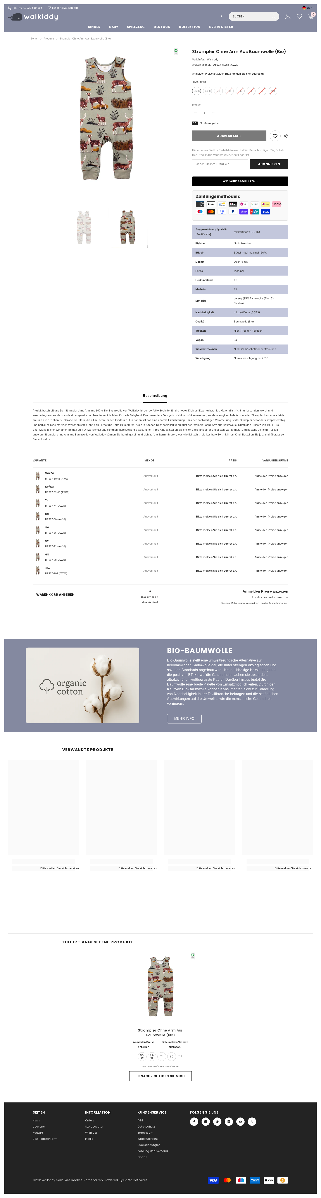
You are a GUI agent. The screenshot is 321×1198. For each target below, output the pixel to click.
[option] (106, 121)
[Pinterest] (217, 1121)
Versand (250, 603)
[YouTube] (240, 1121)
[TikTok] (229, 1121)
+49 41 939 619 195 (29, 7)
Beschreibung (155, 396)
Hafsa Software (135, 1180)
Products (48, 38)
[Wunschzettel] (299, 16)
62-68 (152, 1056)
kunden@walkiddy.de (65, 7)
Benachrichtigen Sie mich (160, 1076)
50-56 (142, 1056)
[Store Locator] (221, 16)
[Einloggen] (288, 16)
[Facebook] (194, 1121)
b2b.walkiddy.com (49, 1180)
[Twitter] (252, 1121)
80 (171, 1056)
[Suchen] (254, 16)
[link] (275, 135)
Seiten (34, 38)
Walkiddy (212, 59)
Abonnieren (269, 164)
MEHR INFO (184, 718)
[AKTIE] (284, 136)
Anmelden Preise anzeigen (208, 73)
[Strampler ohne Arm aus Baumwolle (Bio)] (160, 988)
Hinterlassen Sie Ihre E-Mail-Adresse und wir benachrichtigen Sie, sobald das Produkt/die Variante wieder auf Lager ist (238, 153)
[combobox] (249, 16)
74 (161, 1056)
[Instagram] (206, 1121)
